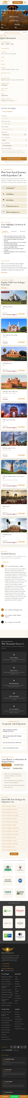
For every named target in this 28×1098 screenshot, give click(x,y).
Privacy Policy (18, 1021)
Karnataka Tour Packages (6, 1003)
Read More (4, 272)
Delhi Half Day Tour (7, 363)
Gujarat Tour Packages (6, 984)
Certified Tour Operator (20, 1028)
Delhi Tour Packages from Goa (8, 846)
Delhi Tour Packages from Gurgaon (9, 850)
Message (15, 1096)
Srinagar (17, 991)
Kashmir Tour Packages (6, 997)
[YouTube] (18, 1047)
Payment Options (19, 1019)
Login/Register (17, 2)
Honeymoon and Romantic (5, 1015)
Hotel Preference (5, 143)
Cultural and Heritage (6, 1012)
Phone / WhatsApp (5, 121)
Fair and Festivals (5, 1027)
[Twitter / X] (21, 1047)
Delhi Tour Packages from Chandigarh (10, 831)
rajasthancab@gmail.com (7, 968)
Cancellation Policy (17, 768)
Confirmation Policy (18, 764)
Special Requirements (6, 148)
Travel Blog (17, 1016)
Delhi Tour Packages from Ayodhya (9, 818)
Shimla (16, 993)
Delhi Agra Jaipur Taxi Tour (9, 448)
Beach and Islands (5, 1032)
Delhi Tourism (6, 506)
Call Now (24, 1096)
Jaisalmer (17, 981)
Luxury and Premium (5, 1025)
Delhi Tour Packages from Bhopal (9, 825)
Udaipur (16, 979)
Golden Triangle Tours (6, 979)
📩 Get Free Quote (14, 16)
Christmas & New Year (6, 1039)
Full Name (3, 115)
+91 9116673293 (5, 966)
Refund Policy (6, 768)
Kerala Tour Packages (6, 1005)
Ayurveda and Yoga (5, 1030)
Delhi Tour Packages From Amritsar (9, 812)
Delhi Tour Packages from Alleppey (9, 809)
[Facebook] (11, 1047)
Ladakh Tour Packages (6, 990)
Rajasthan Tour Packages (6, 976)
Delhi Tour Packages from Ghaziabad (10, 843)
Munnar (16, 1000)
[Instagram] (15, 1047)
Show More (14, 854)
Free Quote (5, 1096)
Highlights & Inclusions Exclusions (12, 32)
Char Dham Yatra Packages (5, 1000)
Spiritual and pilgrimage (6, 1020)
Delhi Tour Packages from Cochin (9, 837)
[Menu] (25, 2)
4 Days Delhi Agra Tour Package (10, 335)
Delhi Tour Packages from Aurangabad (10, 815)
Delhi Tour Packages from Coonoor (9, 840)
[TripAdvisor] (25, 1047)
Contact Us (17, 1014)
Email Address (4, 126)
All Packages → (4, 287)
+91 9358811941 (5, 963)
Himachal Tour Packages (6, 992)
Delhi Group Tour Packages (9, 419)
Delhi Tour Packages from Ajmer (9, 806)
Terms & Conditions (19, 1024)
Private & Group (5, 1037)
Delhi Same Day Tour (7, 306)
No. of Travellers (5, 137)
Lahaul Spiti (17, 995)
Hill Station (3, 1034)
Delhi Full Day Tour (7, 534)
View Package (21, 313)
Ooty (16, 1003)
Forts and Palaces (5, 1022)
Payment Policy (6, 764)
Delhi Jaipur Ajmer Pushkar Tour (10, 391)
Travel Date (4, 132)
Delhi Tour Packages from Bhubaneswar (10, 828)
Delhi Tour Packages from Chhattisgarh (10, 834)
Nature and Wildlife (5, 1018)
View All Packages (14, 20)
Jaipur (16, 976)
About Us (17, 1012)
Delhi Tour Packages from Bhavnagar (10, 821)
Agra (16, 988)
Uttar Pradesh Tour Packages (5, 987)
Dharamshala (18, 998)
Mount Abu (17, 984)
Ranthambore (18, 986)
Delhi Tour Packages (5, 981)
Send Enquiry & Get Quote (14, 158)
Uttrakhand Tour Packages (7, 994)
